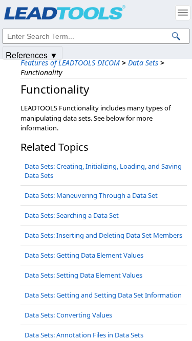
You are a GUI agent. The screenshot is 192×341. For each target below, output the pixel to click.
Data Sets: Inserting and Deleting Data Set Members (103, 235)
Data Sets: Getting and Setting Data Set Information (103, 295)
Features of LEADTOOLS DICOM (70, 62)
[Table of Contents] (182, 12)
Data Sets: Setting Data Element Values (83, 275)
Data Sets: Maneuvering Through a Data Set (91, 195)
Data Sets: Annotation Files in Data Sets (84, 334)
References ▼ (32, 54)
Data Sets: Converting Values (68, 315)
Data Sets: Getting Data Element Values (84, 255)
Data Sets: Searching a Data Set (72, 215)
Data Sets (143, 62)
